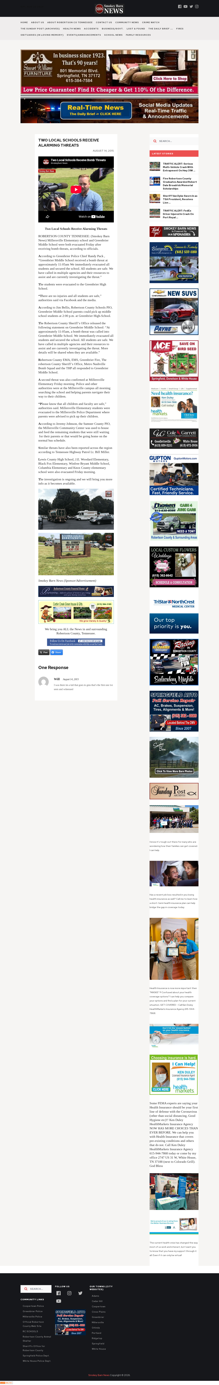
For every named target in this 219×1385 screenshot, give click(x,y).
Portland (96, 1340)
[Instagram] (196, 6)
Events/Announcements (84, 35)
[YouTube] (58, 1307)
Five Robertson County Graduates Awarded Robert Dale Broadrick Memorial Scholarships (180, 190)
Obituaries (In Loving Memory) (42, 35)
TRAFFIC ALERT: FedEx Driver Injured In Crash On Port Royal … (178, 221)
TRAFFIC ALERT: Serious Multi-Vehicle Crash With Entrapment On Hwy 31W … (179, 174)
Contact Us (104, 22)
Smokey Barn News (99, 1382)
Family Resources (138, 35)
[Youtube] (185, 6)
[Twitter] (191, 6)
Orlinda (96, 1334)
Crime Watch (151, 22)
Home (24, 22)
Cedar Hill (97, 1308)
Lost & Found (136, 28)
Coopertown (98, 1313)
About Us (37, 22)
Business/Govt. (112, 28)
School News (113, 35)
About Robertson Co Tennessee (70, 22)
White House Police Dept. (37, 1368)
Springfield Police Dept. (36, 1362)
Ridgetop (97, 1345)
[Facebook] (179, 6)
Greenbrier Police (33, 1318)
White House (99, 1355)
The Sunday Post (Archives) (40, 28)
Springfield (98, 1350)
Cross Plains (99, 1318)
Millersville (98, 1329)
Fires (180, 28)
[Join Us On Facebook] (76, 649)
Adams (95, 1302)
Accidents (91, 28)
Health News (72, 28)
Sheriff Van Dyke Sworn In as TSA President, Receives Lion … (180, 206)
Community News (127, 22)
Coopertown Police (33, 1313)
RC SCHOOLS (30, 1338)
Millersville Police (32, 1323)
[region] (174, 238)
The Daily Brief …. (160, 28)
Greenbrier (98, 1324)
